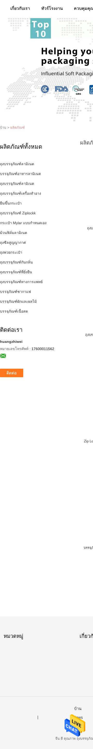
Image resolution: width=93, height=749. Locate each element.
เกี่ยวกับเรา (20, 8)
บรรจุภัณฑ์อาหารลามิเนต (20, 174)
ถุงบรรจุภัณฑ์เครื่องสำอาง (20, 193)
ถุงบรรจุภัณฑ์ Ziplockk (18, 213)
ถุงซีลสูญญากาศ (13, 242)
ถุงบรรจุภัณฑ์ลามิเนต (17, 164)
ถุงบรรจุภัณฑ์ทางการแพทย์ (21, 282)
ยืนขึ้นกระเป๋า (11, 203)
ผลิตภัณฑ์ (17, 128)
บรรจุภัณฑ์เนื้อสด (14, 311)
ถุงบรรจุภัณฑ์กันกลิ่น (16, 262)
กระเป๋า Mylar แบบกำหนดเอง (23, 223)
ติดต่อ (11, 373)
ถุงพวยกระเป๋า (11, 252)
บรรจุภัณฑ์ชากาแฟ (15, 292)
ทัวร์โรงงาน (52, 8)
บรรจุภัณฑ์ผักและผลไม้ (18, 301)
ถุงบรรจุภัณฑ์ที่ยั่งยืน (16, 272)
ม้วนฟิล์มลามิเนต (13, 233)
